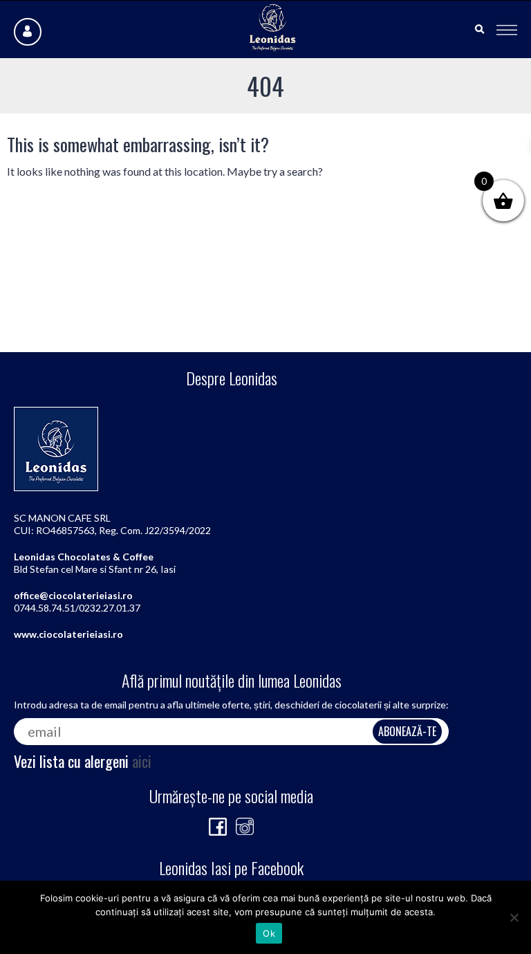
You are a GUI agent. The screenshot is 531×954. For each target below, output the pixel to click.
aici (141, 761)
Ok (269, 933)
